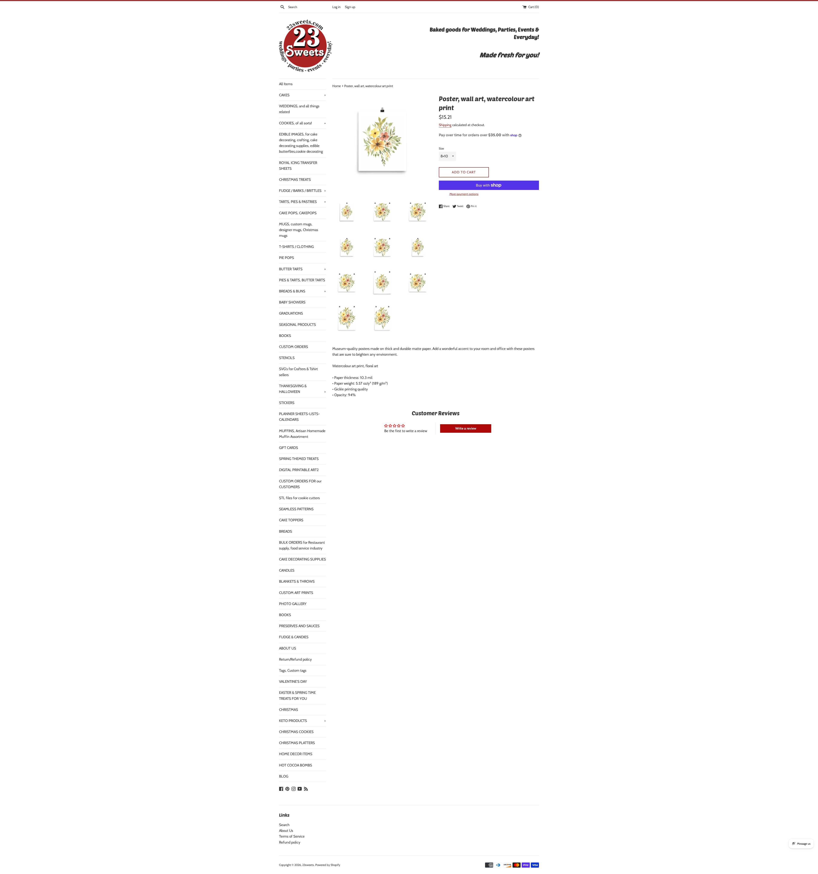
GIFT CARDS (288, 448)
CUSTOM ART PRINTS (296, 593)
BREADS (285, 531)
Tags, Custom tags (292, 670)
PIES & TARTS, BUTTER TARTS (302, 280)
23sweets (308, 865)
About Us (286, 830)
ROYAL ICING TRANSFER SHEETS (298, 166)
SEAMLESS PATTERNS (296, 509)
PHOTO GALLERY (293, 604)
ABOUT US (287, 648)
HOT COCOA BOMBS (295, 765)
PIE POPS (286, 258)
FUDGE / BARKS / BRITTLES (302, 190)
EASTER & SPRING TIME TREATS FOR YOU (297, 695)
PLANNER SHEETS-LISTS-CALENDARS (299, 417)
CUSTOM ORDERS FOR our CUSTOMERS (300, 484)
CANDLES (286, 570)
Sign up (350, 7)
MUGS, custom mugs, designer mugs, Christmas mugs (298, 230)
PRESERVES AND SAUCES (299, 626)
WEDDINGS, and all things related (299, 109)
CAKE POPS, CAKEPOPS (298, 213)
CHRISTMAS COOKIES (296, 732)
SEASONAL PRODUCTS (297, 324)
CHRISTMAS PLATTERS (297, 743)
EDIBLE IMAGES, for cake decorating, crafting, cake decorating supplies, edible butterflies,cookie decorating (301, 143)
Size (441, 148)
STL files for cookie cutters (299, 498)
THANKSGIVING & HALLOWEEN (302, 389)
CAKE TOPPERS (291, 520)
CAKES (302, 95)
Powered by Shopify (327, 865)
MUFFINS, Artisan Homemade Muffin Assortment (302, 434)
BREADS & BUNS (302, 291)
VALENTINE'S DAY (293, 681)
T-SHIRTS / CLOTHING (296, 246)
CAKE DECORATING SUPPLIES (302, 559)
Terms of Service (292, 836)
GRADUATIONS (291, 313)
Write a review (465, 428)
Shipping (445, 125)
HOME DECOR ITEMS (295, 754)
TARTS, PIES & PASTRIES (302, 202)
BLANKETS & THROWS (297, 581)
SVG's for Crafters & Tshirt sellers (298, 372)
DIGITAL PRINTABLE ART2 (299, 470)
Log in (336, 7)
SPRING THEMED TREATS (299, 459)
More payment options (463, 194)
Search (284, 825)
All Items (285, 84)
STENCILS (287, 358)
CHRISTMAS (288, 709)
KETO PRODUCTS (302, 721)
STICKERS (286, 403)
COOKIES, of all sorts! (302, 123)
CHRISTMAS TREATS (295, 179)
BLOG (283, 776)
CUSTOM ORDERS (293, 347)
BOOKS (285, 336)
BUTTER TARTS (302, 269)
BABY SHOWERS (292, 302)
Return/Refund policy (295, 659)
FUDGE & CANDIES (293, 637)
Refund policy (289, 842)
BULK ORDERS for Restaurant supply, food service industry (302, 545)
